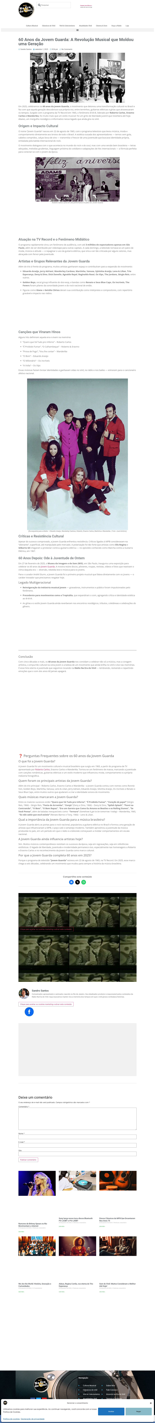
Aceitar (111, 1411)
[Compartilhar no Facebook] (71, 882)
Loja (127, 26)
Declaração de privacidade (32, 1419)
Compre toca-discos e (86, 5)
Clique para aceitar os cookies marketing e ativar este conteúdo (46, 929)
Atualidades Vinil (85, 26)
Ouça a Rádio (116, 26)
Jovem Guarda (48, 566)
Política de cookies (11, 1419)
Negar (138, 1411)
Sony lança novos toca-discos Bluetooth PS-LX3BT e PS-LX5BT (76, 1219)
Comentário (23, 1106)
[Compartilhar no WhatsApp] (83, 882)
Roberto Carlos (42, 769)
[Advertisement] (77, 221)
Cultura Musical (32, 26)
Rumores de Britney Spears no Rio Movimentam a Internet (32, 1225)
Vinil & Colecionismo (67, 26)
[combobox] (53, 5)
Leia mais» (21, 1231)
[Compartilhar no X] (77, 882)
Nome (21, 1133)
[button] (151, 1403)
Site (20, 1150)
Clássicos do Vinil (48, 26)
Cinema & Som (101, 26)
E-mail (21, 1142)
